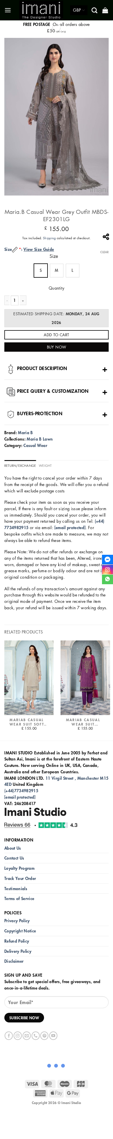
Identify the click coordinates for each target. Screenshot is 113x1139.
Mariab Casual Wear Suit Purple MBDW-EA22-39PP (83, 722)
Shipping (49, 238)
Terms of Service (19, 898)
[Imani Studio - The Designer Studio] (41, 10)
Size (54, 256)
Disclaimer (13, 961)
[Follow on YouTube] (53, 1035)
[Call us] (36, 1035)
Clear (104, 252)
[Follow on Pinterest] (44, 1035)
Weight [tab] (45, 465)
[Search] (95, 10)
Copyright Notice (20, 931)
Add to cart (56, 334)
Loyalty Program (19, 868)
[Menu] (8, 10)
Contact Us (14, 858)
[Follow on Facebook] (9, 1035)
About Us (12, 848)
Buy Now (56, 347)
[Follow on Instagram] (18, 1035)
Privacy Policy (17, 921)
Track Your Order (20, 878)
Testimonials (15, 889)
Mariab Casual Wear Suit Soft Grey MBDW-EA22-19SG (27, 722)
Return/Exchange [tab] (20, 465)
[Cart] (105, 10)
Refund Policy (16, 941)
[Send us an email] (27, 1035)
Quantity (56, 288)
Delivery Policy (17, 951)
